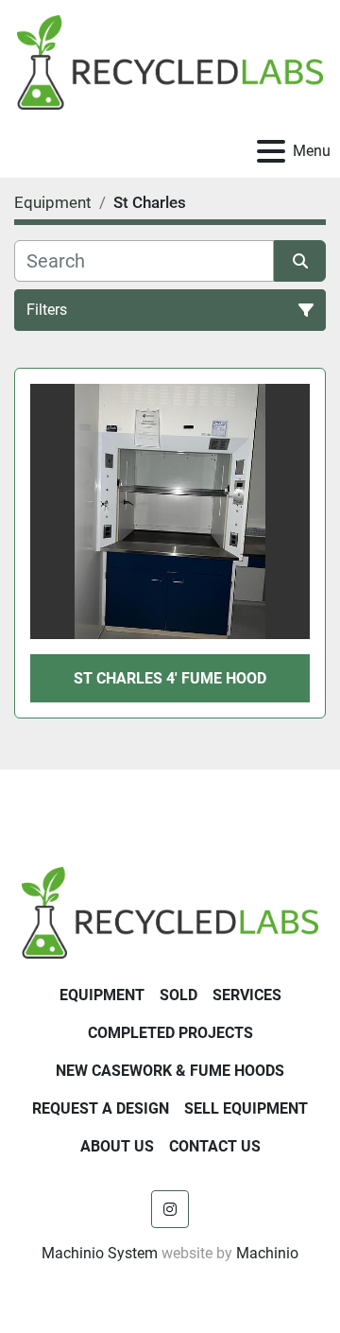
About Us (117, 1146)
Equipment (102, 995)
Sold (178, 995)
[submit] (300, 261)
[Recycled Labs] (170, 912)
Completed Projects (170, 1033)
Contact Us (215, 1146)
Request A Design (100, 1108)
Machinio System (100, 1253)
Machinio (267, 1253)
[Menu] (271, 151)
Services (246, 995)
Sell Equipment (246, 1108)
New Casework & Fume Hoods (170, 1071)
